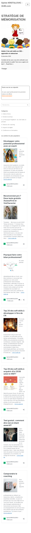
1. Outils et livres (6, 114)
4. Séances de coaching (8, 124)
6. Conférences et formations (9, 130)
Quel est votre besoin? (7, 95)
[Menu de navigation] (28, 4)
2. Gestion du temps (7, 116)
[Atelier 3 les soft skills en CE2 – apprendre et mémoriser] (15, 36)
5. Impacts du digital (6, 127)
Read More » (9, 64)
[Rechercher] (28, 105)
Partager (4, 68)
